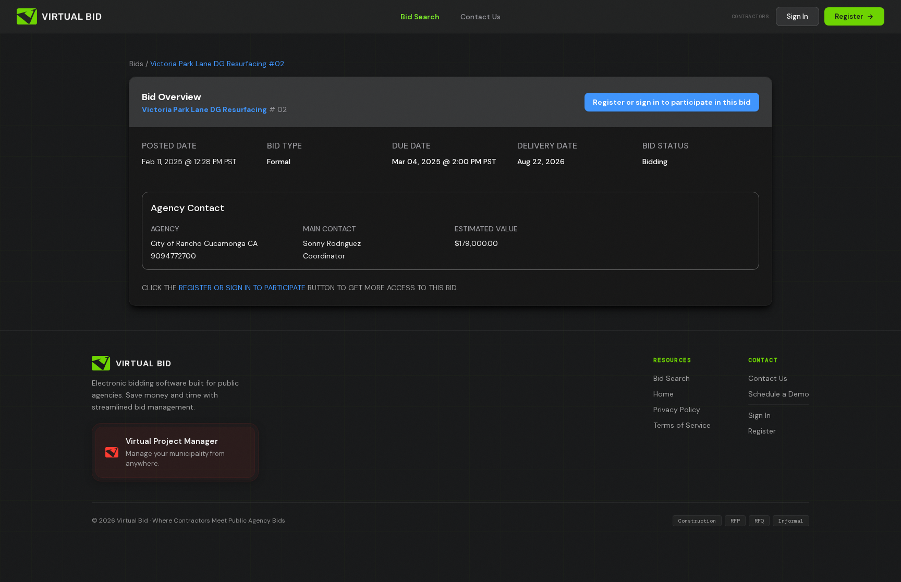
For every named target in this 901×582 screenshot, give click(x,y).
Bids (136, 63)
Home (663, 394)
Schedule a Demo (778, 394)
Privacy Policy (676, 409)
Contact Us (480, 16)
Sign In (797, 16)
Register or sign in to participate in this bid (672, 102)
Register (849, 16)
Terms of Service (682, 425)
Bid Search (420, 16)
